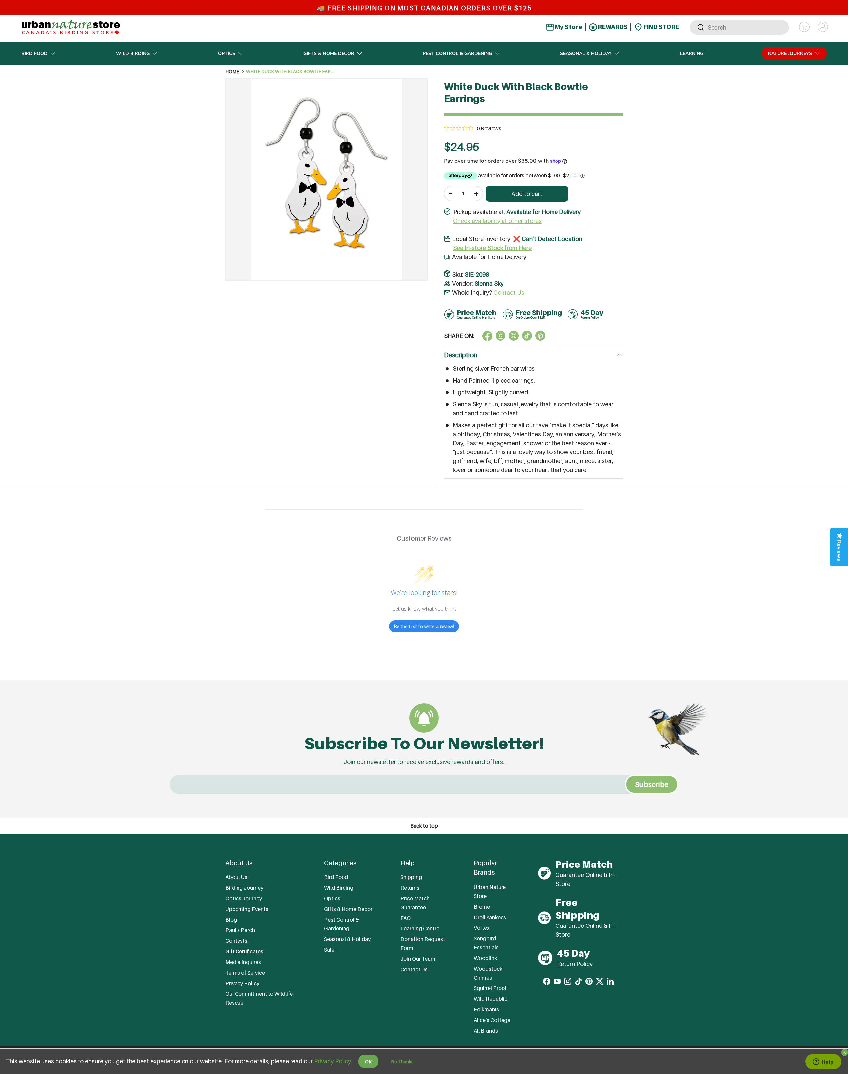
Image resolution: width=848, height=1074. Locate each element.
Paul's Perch (240, 930)
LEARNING (691, 53)
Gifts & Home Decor (328, 53)
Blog (231, 919)
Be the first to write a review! (424, 626)
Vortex (482, 928)
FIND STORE (660, 26)
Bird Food (34, 53)
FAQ (405, 918)
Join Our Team (417, 958)
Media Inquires (243, 962)
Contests (236, 940)
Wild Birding (133, 53)
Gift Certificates (244, 951)
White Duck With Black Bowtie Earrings (291, 71)
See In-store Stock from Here (492, 247)
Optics (226, 53)
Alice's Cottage (492, 1020)
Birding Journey (244, 887)
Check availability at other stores (497, 220)
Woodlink (485, 958)
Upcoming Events (246, 909)
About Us (236, 877)
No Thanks (402, 1061)
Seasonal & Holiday (586, 53)
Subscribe (651, 784)
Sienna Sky (489, 283)
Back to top (424, 826)
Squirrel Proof (490, 988)
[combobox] (739, 27)
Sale (329, 949)
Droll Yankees (490, 917)
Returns (409, 887)
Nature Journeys (790, 53)
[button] (804, 27)
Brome (482, 906)
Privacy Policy (242, 983)
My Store (568, 26)
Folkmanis (486, 1009)
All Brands (486, 1030)
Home (232, 71)
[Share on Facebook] (487, 335)
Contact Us (508, 292)
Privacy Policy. (333, 1061)
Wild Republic (490, 998)
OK (368, 1061)
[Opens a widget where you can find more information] (823, 1062)
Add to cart (526, 193)
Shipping (411, 877)
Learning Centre (419, 928)
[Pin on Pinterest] (540, 335)
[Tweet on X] (500, 335)
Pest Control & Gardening (457, 53)
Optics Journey (243, 898)
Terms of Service (245, 972)
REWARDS (612, 26)
